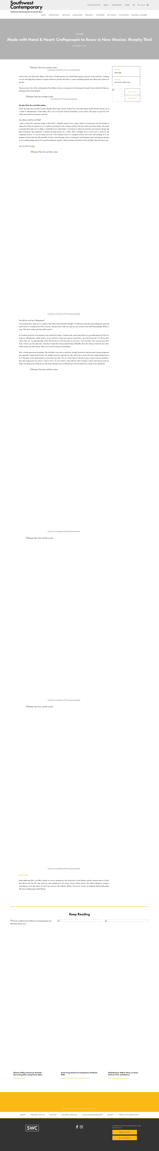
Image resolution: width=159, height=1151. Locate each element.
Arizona (17, 1078)
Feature (79, 34)
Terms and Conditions (129, 1115)
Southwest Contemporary (26, 6)
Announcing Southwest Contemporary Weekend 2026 (79, 1073)
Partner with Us (38, 1115)
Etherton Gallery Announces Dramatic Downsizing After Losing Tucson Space (28, 1073)
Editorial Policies (69, 1115)
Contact (53, 1115)
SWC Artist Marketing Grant (118, 1078)
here (33, 146)
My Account (124, 1138)
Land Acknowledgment (92, 1115)
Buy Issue (132, 92)
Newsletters (124, 1132)
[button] (148, 5)
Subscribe (132, 98)
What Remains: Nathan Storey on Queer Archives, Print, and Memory (123, 1073)
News (23, 1078)
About (23, 1115)
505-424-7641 (117, 1127)
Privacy (111, 1115)
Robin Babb (23, 875)
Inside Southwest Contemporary (73, 1078)
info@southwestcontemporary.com (126, 1126)
